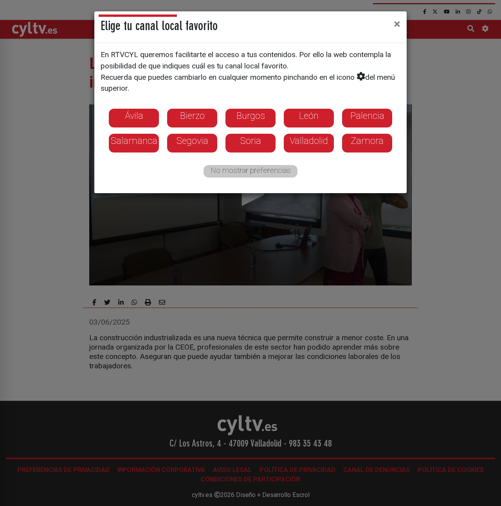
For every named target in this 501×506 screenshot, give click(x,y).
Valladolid (309, 140)
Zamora (367, 140)
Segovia (192, 140)
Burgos (250, 115)
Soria (250, 140)
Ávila (134, 115)
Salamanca (134, 140)
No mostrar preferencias (251, 170)
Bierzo (192, 115)
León (309, 115)
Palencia (367, 115)
